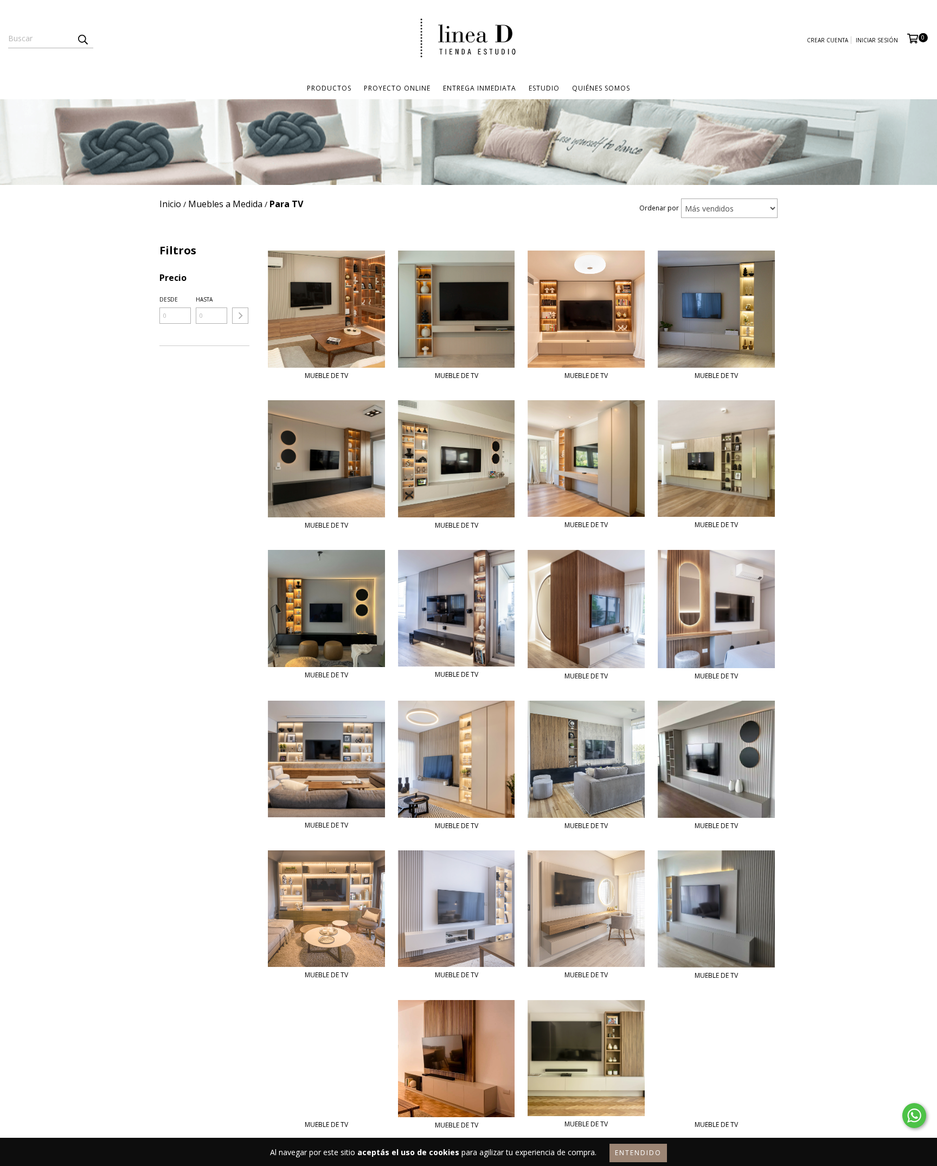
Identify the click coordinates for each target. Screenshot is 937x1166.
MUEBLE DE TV (326, 375)
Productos (329, 88)
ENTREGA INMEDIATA (479, 88)
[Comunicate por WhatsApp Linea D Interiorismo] (914, 1115)
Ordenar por (659, 208)
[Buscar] (82, 38)
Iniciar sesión (877, 40)
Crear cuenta (827, 40)
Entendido (638, 1152)
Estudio (544, 88)
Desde (168, 299)
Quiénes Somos (601, 88)
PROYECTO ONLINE (397, 88)
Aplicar (240, 315)
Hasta (204, 299)
